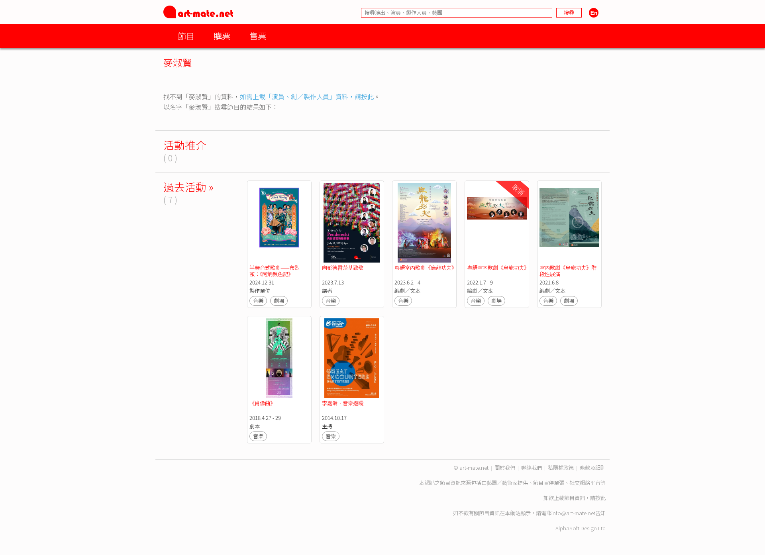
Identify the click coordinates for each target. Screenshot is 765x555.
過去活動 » (188, 186)
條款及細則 (593, 467)
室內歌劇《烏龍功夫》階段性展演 (567, 271)
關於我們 (504, 467)
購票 (222, 35)
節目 (186, 35)
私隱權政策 (561, 467)
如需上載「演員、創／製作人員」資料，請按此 (307, 96)
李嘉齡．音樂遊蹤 (342, 403)
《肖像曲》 (262, 403)
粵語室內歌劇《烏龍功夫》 (425, 267)
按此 (600, 498)
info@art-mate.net (573, 513)
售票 (257, 35)
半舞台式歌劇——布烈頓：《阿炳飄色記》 (274, 271)
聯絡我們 (531, 467)
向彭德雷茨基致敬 (342, 267)
